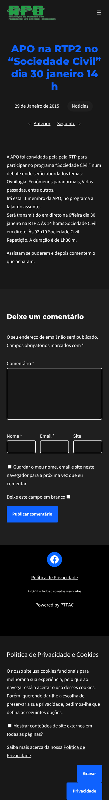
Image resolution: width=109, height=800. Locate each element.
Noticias (80, 106)
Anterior (42, 123)
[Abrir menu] (99, 12)
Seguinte (66, 123)
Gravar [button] (89, 773)
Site (77, 436)
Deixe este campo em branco (36, 497)
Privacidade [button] (84, 791)
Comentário (20, 363)
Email (47, 436)
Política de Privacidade (54, 577)
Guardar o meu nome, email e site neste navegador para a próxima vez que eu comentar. (50, 475)
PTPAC (67, 605)
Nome (14, 436)
